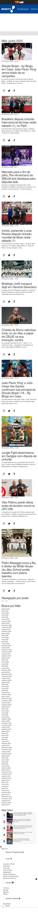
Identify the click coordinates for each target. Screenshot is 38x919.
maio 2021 (5, 737)
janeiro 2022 (6, 721)
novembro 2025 (7, 627)
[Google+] (4, 90)
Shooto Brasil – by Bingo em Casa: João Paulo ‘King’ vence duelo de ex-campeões (19, 71)
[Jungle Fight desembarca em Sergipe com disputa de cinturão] (17, 431)
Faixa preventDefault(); (19, 21)
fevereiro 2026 (6, 621)
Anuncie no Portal (8, 864)
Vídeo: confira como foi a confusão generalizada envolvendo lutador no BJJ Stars (22, 820)
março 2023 (5, 692)
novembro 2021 (7, 725)
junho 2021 (5, 735)
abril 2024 (5, 666)
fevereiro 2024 (6, 670)
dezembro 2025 (7, 625)
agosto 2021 (6, 731)
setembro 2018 (6, 803)
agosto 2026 (6, 609)
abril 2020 (5, 764)
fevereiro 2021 (6, 743)
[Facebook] (14, 90)
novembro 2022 (7, 701)
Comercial (6, 868)
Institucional (7, 872)
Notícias (34, 9)
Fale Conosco (7, 870)
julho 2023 (5, 684)
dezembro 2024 (7, 650)
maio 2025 (5, 639)
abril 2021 (5, 739)
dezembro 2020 (7, 747)
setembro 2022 (6, 705)
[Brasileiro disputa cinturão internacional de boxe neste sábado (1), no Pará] (17, 104)
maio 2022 (5, 713)
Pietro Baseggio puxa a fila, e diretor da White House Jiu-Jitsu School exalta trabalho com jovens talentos (19, 569)
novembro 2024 (7, 652)
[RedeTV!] (2, 33)
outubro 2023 (6, 678)
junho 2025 (5, 637)
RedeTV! (8, 8)
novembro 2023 (7, 676)
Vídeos (5, 894)
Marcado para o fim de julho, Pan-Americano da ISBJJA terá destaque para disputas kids (18, 177)
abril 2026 (5, 617)
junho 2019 (5, 784)
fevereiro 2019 (6, 792)
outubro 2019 (6, 776)
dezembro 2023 (7, 674)
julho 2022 (5, 709)
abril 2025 (5, 641)
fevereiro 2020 (6, 768)
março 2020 (5, 766)
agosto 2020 (6, 756)
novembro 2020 (7, 750)
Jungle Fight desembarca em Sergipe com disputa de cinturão (19, 455)
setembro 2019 (6, 778)
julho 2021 (5, 733)
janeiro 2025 (6, 648)
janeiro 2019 (6, 794)
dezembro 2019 (7, 772)
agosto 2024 (6, 658)
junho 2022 (5, 711)
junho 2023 (5, 686)
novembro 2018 (7, 798)
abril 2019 (5, 788)
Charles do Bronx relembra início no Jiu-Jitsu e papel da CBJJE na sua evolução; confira (19, 335)
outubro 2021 (6, 727)
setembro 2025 (6, 631)
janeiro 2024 (6, 672)
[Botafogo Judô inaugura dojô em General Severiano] (17, 269)
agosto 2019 (6, 780)
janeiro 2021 (6, 745)
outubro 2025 (6, 629)
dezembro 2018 (7, 796)
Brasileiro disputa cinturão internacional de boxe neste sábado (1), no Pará (19, 122)
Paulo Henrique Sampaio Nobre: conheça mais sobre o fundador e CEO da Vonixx (21, 840)
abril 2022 (5, 715)
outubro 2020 (6, 752)
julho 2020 (5, 758)
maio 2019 (5, 786)
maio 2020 (5, 762)
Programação (23, 9)
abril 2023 (5, 690)
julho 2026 (5, 611)
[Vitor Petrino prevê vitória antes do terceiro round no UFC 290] (17, 488)
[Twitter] (9, 90)
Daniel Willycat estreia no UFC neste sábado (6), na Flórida (22, 833)
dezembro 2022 (7, 699)
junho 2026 (5, 613)
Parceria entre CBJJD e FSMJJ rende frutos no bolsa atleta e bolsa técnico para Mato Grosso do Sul (22, 827)
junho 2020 (5, 760)
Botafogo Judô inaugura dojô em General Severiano (19, 285)
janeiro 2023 (6, 696)
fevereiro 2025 (6, 646)
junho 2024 (5, 662)
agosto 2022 (6, 707)
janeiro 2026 (6, 623)
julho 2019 (5, 782)
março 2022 (5, 717)
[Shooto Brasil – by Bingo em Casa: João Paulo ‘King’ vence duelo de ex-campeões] (17, 51)
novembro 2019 (7, 774)
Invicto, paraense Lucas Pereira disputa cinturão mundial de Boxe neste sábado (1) (17, 235)
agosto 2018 (6, 805)
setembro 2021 (6, 729)
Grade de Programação (10, 876)
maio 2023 (5, 688)
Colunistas (6, 866)
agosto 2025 (6, 633)
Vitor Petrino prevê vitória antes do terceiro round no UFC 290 (18, 505)
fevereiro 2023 (6, 694)
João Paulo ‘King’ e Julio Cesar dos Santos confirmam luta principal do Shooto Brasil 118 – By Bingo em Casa (19, 389)
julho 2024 (5, 660)
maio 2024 (5, 664)
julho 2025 (5, 635)
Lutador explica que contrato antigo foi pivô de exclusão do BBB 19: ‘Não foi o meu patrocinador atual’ (22, 814)
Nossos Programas (9, 874)
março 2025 (5, 644)
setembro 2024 (6, 656)
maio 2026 (5, 615)
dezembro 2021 (7, 723)
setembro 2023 (6, 680)
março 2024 (5, 668)
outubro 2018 (6, 801)
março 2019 (5, 790)
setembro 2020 (6, 754)
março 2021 (5, 741)
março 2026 (5, 619)
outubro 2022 (6, 703)
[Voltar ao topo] (1, 847)
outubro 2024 (6, 654)
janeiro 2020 (6, 770)
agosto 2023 (6, 682)
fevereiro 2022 (6, 719)
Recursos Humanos (9, 878)
